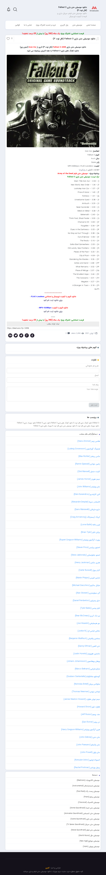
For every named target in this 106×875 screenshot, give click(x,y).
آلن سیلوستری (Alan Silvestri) (88, 592)
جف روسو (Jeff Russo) (90, 714)
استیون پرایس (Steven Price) (88, 547)
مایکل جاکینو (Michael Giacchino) (86, 585)
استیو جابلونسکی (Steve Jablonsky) (85, 555)
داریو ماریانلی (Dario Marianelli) (87, 509)
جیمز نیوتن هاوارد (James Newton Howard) (81, 699)
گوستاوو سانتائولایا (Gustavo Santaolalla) (83, 676)
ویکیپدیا (82, 169)
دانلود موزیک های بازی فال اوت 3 (87, 426)
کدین (47, 867)
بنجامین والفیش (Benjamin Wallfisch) (84, 638)
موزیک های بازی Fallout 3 (43, 426)
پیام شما (95, 384)
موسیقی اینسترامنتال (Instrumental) (86, 785)
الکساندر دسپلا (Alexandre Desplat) (85, 501)
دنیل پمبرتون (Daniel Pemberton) (86, 600)
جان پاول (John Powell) (90, 752)
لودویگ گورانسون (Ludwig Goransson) (83, 448)
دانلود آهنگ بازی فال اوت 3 (82, 423)
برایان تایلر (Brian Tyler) (90, 532)
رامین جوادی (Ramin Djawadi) (87, 463)
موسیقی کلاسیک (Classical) (89, 802)
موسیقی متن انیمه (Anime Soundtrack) (85, 807)
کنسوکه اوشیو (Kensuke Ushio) (87, 759)
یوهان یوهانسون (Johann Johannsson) (83, 661)
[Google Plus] (27, 335)
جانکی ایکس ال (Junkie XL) (89, 630)
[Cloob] (10, 335)
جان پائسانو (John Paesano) (88, 744)
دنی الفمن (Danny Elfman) (89, 646)
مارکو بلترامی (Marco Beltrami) (87, 668)
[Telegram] (21, 335)
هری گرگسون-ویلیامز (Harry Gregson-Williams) (80, 729)
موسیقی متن (77, 24)
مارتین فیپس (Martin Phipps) (88, 577)
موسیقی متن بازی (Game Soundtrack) (85, 818)
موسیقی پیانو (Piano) (92, 796)
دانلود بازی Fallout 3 (43, 423)
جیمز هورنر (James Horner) (88, 479)
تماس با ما (28, 24)
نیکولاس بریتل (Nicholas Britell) (87, 684)
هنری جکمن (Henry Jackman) (87, 562)
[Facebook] (32, 335)
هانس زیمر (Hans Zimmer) (88, 441)
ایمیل (97, 375)
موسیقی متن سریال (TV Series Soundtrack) (83, 824)
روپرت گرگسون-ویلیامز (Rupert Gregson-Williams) (79, 539)
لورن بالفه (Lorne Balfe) (90, 524)
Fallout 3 (96, 423)
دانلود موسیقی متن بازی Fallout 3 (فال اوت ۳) (74, 38)
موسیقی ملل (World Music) (89, 835)
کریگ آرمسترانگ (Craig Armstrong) (85, 517)
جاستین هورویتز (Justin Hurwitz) (86, 653)
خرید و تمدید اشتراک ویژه (46, 24)
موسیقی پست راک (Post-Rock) (88, 791)
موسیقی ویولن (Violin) (91, 846)
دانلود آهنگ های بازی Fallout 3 (62, 423)
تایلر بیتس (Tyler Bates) (90, 608)
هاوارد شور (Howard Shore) (88, 706)
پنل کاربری (64, 24)
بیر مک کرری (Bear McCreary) (87, 615)
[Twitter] (16, 335)
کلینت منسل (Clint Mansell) (88, 471)
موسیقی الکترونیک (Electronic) (88, 780)
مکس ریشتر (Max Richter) (89, 456)
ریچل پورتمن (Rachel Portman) (87, 767)
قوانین (17, 24)
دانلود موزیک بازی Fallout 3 (26, 423)
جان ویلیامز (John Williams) (88, 486)
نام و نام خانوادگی (92, 365)
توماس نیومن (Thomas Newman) (86, 691)
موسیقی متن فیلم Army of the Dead (73, 173)
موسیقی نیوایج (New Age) (90, 841)
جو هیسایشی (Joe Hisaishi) (88, 623)
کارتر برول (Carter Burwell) (89, 570)
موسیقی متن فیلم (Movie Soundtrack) (85, 829)
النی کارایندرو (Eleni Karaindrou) (87, 494)
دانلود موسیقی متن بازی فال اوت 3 (64, 426)
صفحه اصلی (91, 24)
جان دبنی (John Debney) (89, 737)
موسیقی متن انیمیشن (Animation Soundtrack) (82, 813)
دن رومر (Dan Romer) (91, 721)
